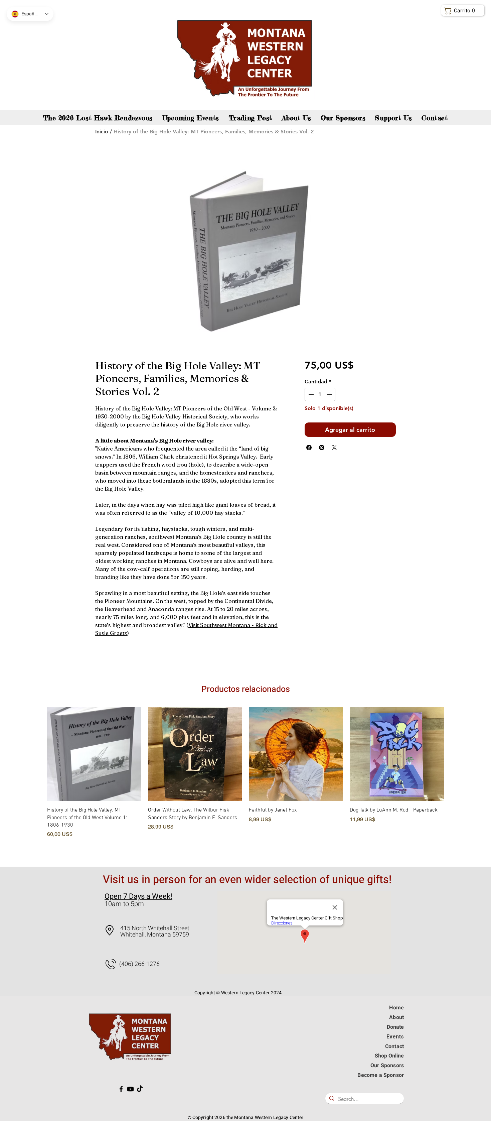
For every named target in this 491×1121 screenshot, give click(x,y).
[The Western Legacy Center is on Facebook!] (121, 1089)
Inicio (101, 131)
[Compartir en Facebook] (309, 448)
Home (396, 1008)
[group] (245, 781)
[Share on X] (334, 448)
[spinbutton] (320, 394)
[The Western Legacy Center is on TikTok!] (140, 1089)
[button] (464, 10)
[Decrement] (310, 394)
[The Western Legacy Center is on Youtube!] (130, 1089)
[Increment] (329, 394)
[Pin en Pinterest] (322, 448)
